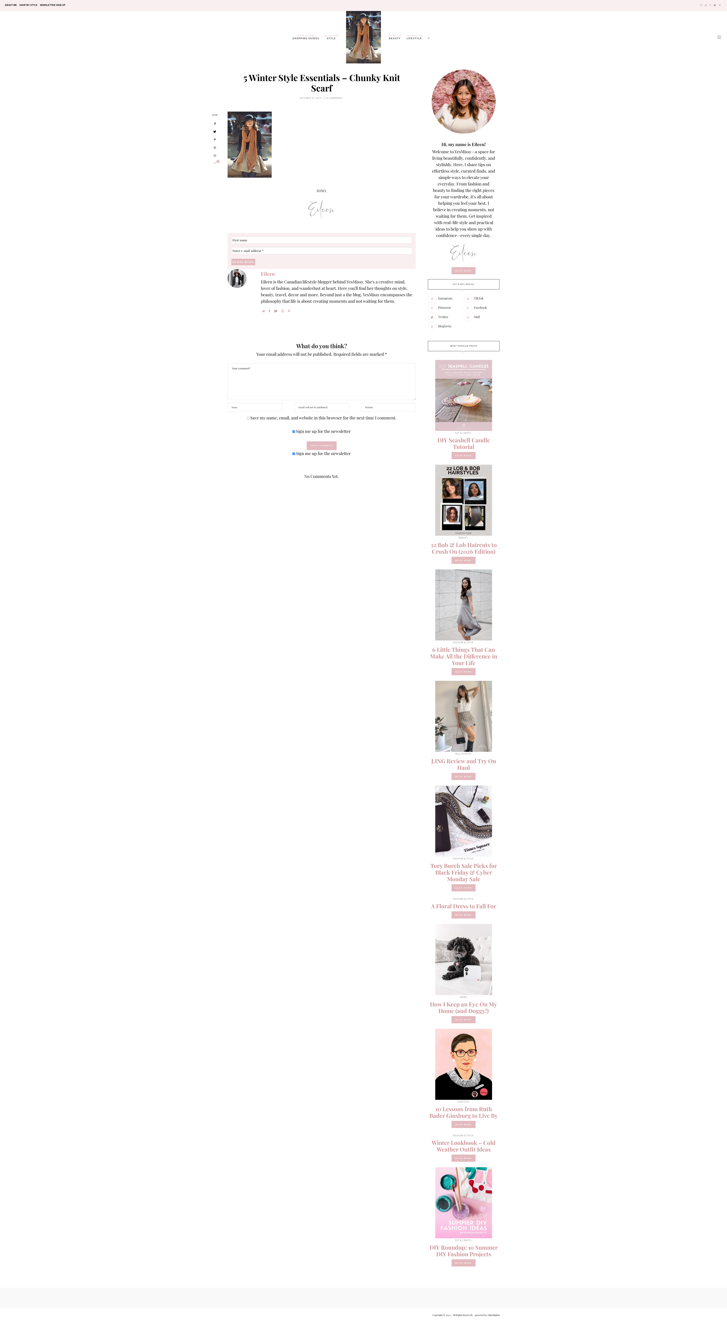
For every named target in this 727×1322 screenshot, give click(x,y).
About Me (11, 5)
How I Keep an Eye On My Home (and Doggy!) (463, 1007)
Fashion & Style (463, 642)
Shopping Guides (306, 36)
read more (463, 270)
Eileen (268, 273)
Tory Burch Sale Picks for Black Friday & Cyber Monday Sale (463, 872)
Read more (463, 455)
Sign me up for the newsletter (323, 431)
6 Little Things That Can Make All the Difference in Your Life (463, 656)
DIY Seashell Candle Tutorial (463, 443)
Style (331, 36)
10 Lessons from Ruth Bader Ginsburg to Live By (463, 1112)
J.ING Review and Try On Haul (463, 764)
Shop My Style (28, 5)
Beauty (394, 36)
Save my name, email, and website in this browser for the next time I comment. (323, 418)
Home (463, 997)
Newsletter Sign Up (52, 5)
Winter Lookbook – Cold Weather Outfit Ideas (463, 1146)
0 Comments (335, 98)
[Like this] (215, 163)
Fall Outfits (463, 753)
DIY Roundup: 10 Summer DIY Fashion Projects (464, 1251)
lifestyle (414, 36)
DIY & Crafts (463, 433)
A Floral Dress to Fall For (463, 906)
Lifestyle (463, 1101)
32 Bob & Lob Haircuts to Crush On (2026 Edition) (464, 548)
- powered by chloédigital (486, 1315)
